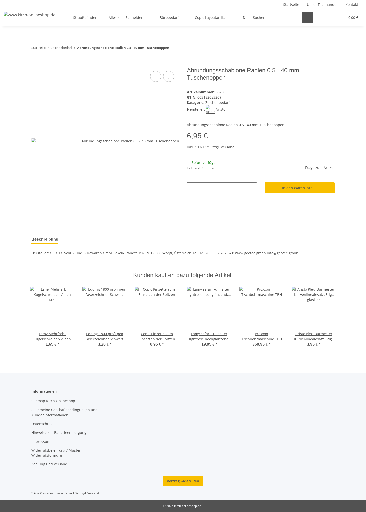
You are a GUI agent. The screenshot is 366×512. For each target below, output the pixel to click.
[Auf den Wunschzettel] (168, 76)
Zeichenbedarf (217, 102)
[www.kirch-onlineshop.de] (29, 14)
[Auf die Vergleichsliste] (155, 76)
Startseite (291, 4)
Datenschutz (41, 423)
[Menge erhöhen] (251, 188)
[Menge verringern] (192, 188)
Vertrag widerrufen (183, 481)
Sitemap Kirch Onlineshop (53, 400)
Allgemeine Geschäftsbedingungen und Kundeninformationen (64, 412)
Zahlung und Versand (49, 464)
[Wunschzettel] (332, 17)
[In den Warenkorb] (35, 64)
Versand (228, 147)
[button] (322, 17)
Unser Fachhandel (322, 4)
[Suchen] (307, 17)
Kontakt (351, 4)
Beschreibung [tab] (44, 239)
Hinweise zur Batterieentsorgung (58, 432)
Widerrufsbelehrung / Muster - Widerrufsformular (57, 453)
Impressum (40, 441)
